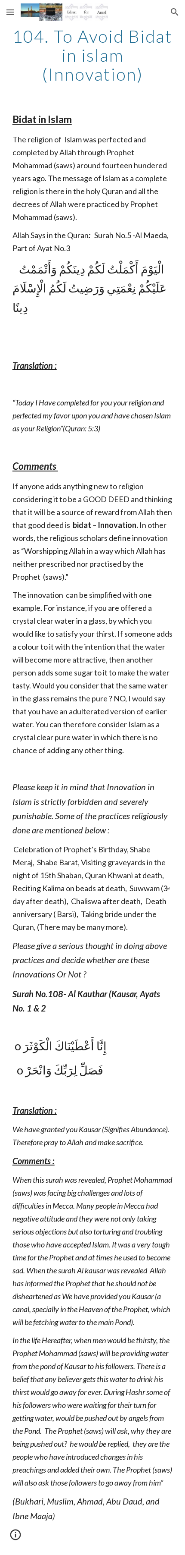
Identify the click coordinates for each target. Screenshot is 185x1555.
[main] (92, 55)
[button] (10, 12)
